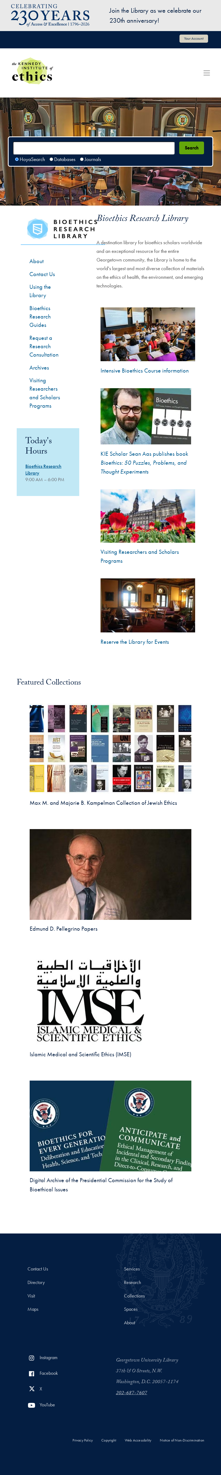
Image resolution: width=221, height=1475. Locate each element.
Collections (134, 1296)
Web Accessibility (138, 1440)
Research (132, 1282)
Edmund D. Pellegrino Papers (64, 929)
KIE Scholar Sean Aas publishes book (144, 462)
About (36, 261)
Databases (64, 159)
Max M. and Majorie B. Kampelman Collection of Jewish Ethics (103, 803)
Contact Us (42, 274)
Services (132, 1269)
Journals (93, 159)
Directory (36, 1282)
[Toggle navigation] (206, 73)
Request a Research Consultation (43, 346)
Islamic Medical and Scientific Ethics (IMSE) (80, 1054)
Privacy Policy (82, 1440)
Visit (31, 1296)
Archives (39, 367)
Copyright (108, 1440)
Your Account (193, 38)
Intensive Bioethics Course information (145, 370)
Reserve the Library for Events (135, 642)
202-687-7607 (131, 1393)
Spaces (130, 1309)
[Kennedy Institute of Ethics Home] (32, 61)
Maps (32, 1309)
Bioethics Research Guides (40, 316)
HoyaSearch (32, 159)
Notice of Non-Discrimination (182, 1440)
